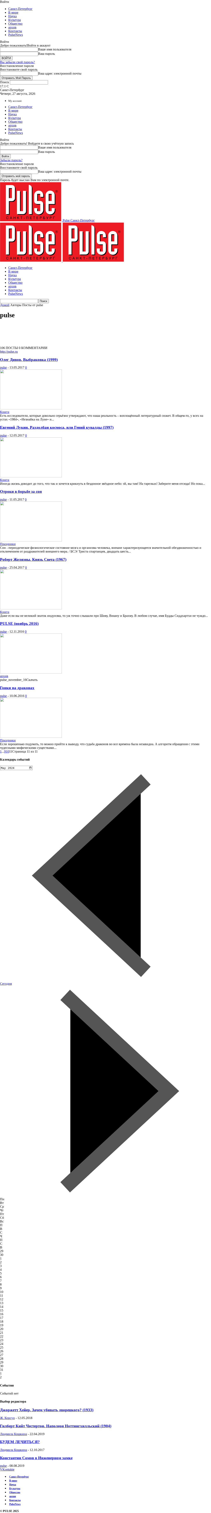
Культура (14, 20)
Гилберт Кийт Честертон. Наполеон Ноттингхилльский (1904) (55, 1426)
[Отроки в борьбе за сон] (31, 540)
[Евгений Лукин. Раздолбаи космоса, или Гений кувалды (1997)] (31, 476)
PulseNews (15, 34)
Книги (4, 412)
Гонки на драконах (17, 688)
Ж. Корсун (7, 1418)
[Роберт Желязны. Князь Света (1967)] (31, 608)
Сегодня (6, 983)
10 (7, 751)
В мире (13, 12)
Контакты (15, 31)
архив (12, 27)
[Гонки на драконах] (31, 736)
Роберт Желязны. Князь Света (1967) (33, 559)
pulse (3, 367)
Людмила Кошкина (13, 1434)
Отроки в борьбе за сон (21, 491)
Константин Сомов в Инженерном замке (36, 1458)
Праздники (8, 544)
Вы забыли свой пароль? (17, 62)
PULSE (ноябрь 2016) (19, 623)
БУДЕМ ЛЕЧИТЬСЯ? (20, 1442)
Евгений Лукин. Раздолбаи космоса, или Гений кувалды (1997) (57, 427)
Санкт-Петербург (20, 9)
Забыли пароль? (11, 160)
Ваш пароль (46, 53)
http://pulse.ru (9, 351)
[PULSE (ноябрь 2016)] (31, 672)
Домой (4, 305)
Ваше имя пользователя (54, 49)
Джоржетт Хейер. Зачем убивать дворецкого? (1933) (46, 1410)
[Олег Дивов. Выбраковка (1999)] (31, 408)
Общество (15, 23)
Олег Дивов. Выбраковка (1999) (29, 359)
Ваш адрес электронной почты (59, 73)
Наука (12, 16)
